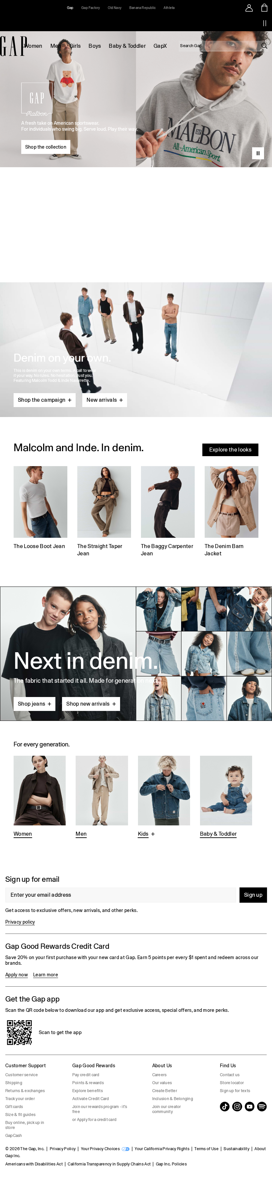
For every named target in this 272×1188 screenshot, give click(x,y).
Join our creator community (166, 1109)
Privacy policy (20, 922)
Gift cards (14, 1106)
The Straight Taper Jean (99, 550)
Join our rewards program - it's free (99, 1109)
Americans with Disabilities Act (34, 1164)
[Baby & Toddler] (226, 797)
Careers (159, 1075)
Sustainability (236, 1149)
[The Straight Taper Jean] (104, 512)
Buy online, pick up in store (24, 1125)
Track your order (20, 1098)
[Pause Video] (258, 153)
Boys (95, 46)
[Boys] (164, 797)
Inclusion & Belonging (172, 1098)
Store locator (232, 1083)
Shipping (13, 1083)
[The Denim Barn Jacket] (231, 512)
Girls (75, 46)
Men (55, 46)
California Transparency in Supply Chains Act (109, 1164)
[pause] (265, 23)
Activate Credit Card (90, 1098)
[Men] (102, 797)
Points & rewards (88, 1083)
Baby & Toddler (127, 46)
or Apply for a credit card (94, 1119)
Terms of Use (206, 1149)
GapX (160, 46)
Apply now (16, 974)
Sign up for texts (235, 1090)
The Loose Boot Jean (39, 546)
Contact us (229, 1075)
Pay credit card (86, 1075)
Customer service (21, 1075)
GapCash (13, 1135)
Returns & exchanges (25, 1090)
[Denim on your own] (136, 333)
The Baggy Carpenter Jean (167, 550)
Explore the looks (230, 450)
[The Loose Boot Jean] (40, 512)
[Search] (264, 46)
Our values (162, 1083)
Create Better (164, 1090)
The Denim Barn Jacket (224, 550)
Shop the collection (45, 147)
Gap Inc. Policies (171, 1164)
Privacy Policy (63, 1149)
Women (33, 46)
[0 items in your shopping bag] (264, 7)
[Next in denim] (136, 654)
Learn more (45, 974)
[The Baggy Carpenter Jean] (168, 512)
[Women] (40, 797)
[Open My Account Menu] (249, 7)
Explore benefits (87, 1090)
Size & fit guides (20, 1114)
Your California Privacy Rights (162, 1149)
